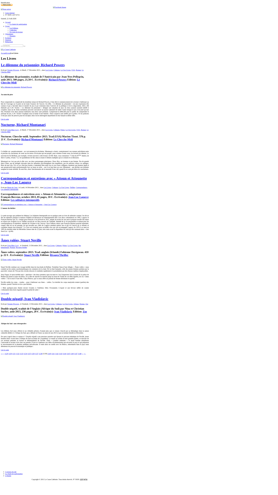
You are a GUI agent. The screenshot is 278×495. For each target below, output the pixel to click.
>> (85, 354)
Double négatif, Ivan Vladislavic (24, 299)
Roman (78, 70)
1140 (49, 354)
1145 (68, 354)
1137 (36, 354)
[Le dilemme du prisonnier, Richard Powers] (16, 87)
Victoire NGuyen (13, 70)
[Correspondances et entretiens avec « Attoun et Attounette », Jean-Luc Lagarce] (29, 204)
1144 (64, 354)
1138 (40, 354)
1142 (57, 354)
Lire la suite (5, 119)
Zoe (86, 304)
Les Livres (49, 70)
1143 (60, 354)
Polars (62, 130)
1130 (10, 354)
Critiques (57, 70)
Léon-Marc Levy (13, 130)
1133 (21, 354)
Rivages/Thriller (21, 247)
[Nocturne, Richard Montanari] (12, 144)
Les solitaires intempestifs (9, 189)
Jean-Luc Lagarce (78, 197)
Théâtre (72, 187)
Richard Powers (58, 79)
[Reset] (24, 46)
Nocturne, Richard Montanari (23, 125)
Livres (8, 53)
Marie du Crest (12, 187)
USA (73, 70)
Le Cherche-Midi (63, 139)
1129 (6, 354)
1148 (79, 354)
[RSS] (6, 9)
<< (2, 354)
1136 (33, 354)
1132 (17, 354)
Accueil (3, 53)
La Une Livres (66, 70)
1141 (53, 354)
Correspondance (81, 187)
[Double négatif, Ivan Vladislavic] (13, 316)
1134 (25, 354)
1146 (72, 354)
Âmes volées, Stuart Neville (21, 240)
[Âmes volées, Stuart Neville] (11, 260)
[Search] (2, 46)
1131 (14, 354)
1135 (29, 354)
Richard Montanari (32, 139)
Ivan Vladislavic (63, 311)
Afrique (76, 304)
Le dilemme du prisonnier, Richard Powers (33, 65)
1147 (76, 354)
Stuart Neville (32, 255)
